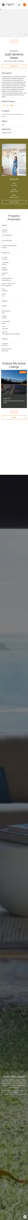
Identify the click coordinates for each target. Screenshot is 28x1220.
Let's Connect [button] (14, 1092)
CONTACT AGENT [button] (14, 202)
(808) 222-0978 (14, 191)
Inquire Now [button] (14, 66)
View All (14, 417)
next (16, 41)
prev (12, 41)
